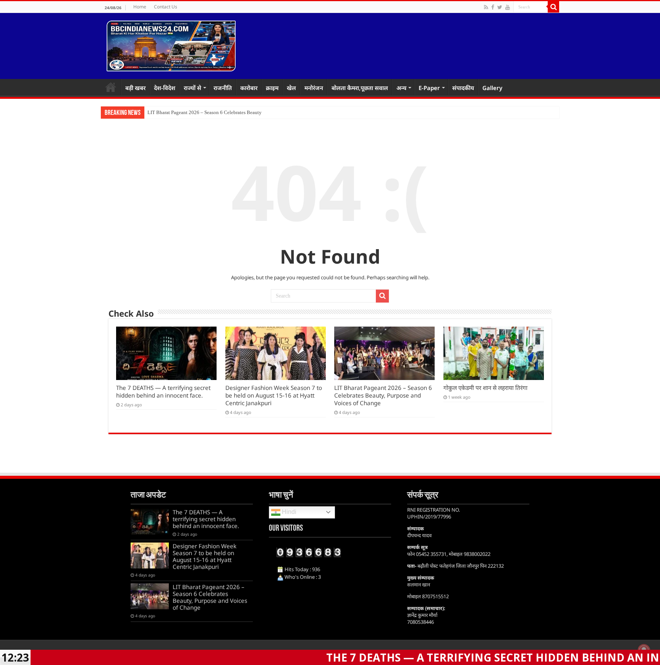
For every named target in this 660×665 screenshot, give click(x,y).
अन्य (401, 88)
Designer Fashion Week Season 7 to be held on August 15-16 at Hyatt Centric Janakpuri (273, 395)
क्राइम (272, 88)
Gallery (492, 88)
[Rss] (486, 7)
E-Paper (429, 88)
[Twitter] (500, 7)
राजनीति (223, 88)
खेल (291, 88)
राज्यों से (192, 88)
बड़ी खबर (135, 88)
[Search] (553, 7)
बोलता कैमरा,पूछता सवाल (360, 88)
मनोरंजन (313, 88)
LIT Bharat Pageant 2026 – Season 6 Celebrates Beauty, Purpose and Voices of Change (383, 395)
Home (139, 6)
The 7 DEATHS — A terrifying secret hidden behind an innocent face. (163, 391)
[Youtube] (508, 7)
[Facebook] (492, 7)
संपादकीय (463, 88)
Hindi (288, 512)
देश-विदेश (164, 88)
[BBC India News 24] (171, 44)
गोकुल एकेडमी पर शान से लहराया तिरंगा (485, 387)
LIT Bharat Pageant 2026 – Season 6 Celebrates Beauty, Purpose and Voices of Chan (234, 112)
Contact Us (165, 6)
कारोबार (248, 88)
